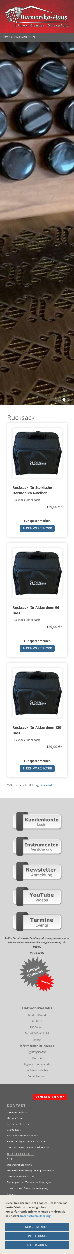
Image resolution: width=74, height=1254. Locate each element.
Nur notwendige (37, 1227)
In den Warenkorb (37, 528)
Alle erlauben (37, 1245)
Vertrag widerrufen (50, 1097)
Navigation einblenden (19, 37)
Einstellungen (37, 1236)
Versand (46, 785)
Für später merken (37, 521)
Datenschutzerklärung (35, 1216)
